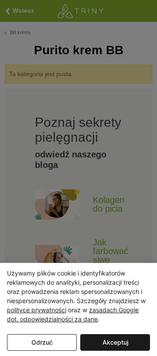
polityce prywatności (36, 310)
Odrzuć (42, 342)
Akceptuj (115, 342)
